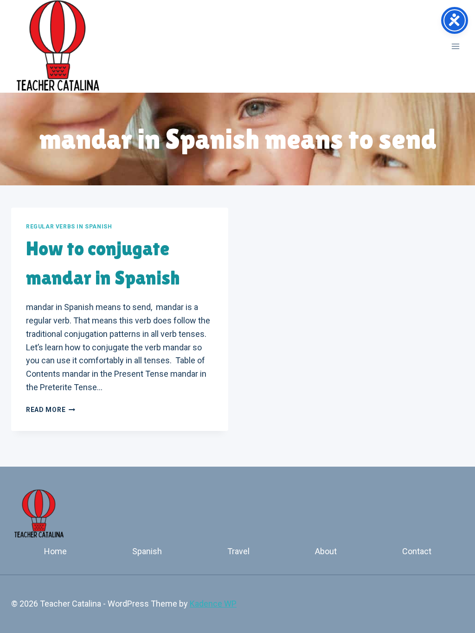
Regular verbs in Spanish (69, 226)
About (326, 551)
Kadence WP (213, 603)
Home (55, 551)
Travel (238, 551)
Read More (50, 409)
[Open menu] (455, 46)
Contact (416, 551)
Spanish (147, 551)
